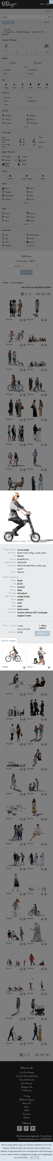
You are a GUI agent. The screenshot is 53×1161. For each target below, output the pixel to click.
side (18, 593)
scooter (26, 609)
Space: (14, 602)
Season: (13, 599)
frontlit (27, 596)
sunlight (20, 596)
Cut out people (23, 549)
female (20, 580)
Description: (12, 552)
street (19, 602)
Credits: (13, 625)
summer (20, 599)
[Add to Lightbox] (24, 667)
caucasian (21, 586)
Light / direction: (10, 596)
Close (34, 1158)
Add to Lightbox (42, 626)
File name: (12, 559)
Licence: (13, 572)
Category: (12, 549)
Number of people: (9, 577)
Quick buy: (12, 632)
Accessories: (12, 609)
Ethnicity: (12, 586)
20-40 (20, 583)
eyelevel (24, 593)
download (42, 633)
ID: (15, 556)
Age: (14, 583)
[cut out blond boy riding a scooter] (39, 656)
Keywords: (12, 612)
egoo (45, 612)
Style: (14, 606)
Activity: (13, 590)
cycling (40, 612)
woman (28, 615)
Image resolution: (10, 562)
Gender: (13, 580)
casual (19, 606)
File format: (12, 565)
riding (19, 590)
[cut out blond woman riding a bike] (14, 656)
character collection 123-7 (27, 612)
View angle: (12, 593)
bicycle (20, 609)
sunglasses (21, 615)
